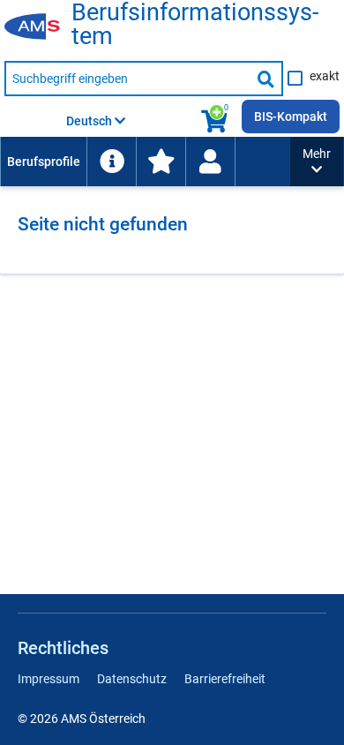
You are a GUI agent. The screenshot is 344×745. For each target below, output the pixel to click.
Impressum (48, 679)
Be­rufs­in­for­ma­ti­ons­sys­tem (194, 25)
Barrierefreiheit (224, 679)
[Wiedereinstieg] (210, 161)
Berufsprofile (43, 161)
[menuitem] (43, 161)
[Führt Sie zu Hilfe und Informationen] (111, 161)
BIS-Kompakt (290, 116)
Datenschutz (132, 679)
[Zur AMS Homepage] (37, 27)
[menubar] (145, 161)
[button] (316, 161)
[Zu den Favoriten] (160, 161)
